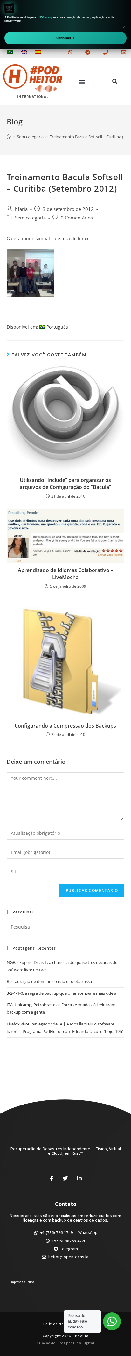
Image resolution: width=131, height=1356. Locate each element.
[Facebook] (51, 1178)
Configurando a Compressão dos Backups (65, 725)
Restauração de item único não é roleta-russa (49, 981)
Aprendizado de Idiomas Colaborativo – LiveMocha (65, 574)
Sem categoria (30, 218)
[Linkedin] (79, 1178)
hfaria (21, 209)
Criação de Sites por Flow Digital (65, 1343)
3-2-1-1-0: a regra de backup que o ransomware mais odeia (61, 993)
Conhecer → (65, 38)
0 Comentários (77, 218)
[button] (82, 81)
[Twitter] (65, 1178)
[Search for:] (66, 926)
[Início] (9, 137)
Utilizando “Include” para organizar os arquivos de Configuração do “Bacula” (65, 483)
